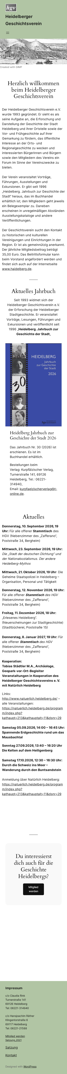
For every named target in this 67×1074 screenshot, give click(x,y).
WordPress (29, 1066)
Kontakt (11, 1055)
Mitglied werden (33, 889)
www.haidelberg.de (16, 269)
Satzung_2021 (13, 1040)
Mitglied (10, 1036)
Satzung (11, 1047)
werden (20, 1036)
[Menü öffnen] (7, 33)
